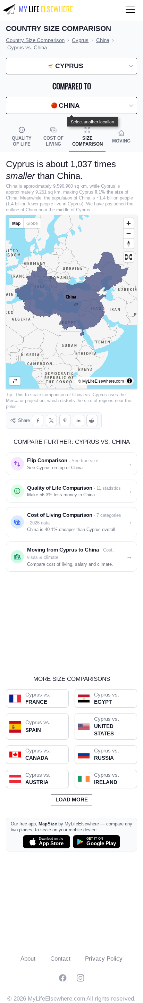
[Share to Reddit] (92, 420)
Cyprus (100, 394)
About (27, 958)
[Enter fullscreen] (129, 257)
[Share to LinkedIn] (78, 420)
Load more (72, 799)
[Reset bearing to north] (129, 243)
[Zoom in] (129, 223)
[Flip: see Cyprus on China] (14, 381)
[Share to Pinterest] (65, 420)
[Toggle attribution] (129, 381)
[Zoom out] (129, 233)
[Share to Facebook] (37, 420)
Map (16, 223)
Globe (32, 223)
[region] (71, 302)
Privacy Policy (104, 958)
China (78, 394)
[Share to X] (51, 420)
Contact (60, 958)
